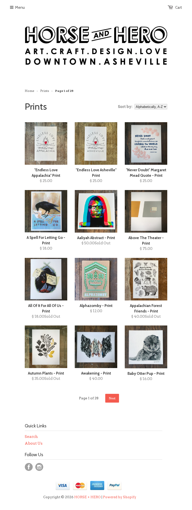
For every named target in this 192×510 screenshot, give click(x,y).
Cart (178, 7)
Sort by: (125, 106)
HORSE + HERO (87, 497)
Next (112, 398)
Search (31, 436)
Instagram (39, 467)
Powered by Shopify (119, 497)
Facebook (29, 467)
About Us (33, 443)
